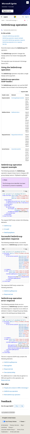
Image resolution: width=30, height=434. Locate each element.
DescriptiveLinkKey (9, 372)
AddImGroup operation (11, 391)
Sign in (27, 17)
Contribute (4, 427)
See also (4, 44)
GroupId (6, 229)
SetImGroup (7, 226)
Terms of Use (20, 429)
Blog (22, 425)
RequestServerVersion (17, 134)
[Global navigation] (1, 16)
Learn (3, 20)
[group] (15, 127)
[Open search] (23, 16)
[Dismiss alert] (27, 2)
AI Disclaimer (4, 425)
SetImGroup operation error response (12, 42)
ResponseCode (8, 294)
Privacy (10, 427)
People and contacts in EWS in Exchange (16, 388)
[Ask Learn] (25, 20)
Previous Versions (14, 425)
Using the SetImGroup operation (10, 36)
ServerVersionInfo (16, 149)
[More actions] (27, 20)
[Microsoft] (15, 17)
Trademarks (4, 432)
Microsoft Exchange (11, 20)
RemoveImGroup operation (12, 394)
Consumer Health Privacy (7, 429)
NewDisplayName (9, 232)
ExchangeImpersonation (17, 98)
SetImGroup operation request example (12, 38)
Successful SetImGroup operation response (13, 40)
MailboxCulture (15, 112)
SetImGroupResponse (10, 291)
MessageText (8, 365)
